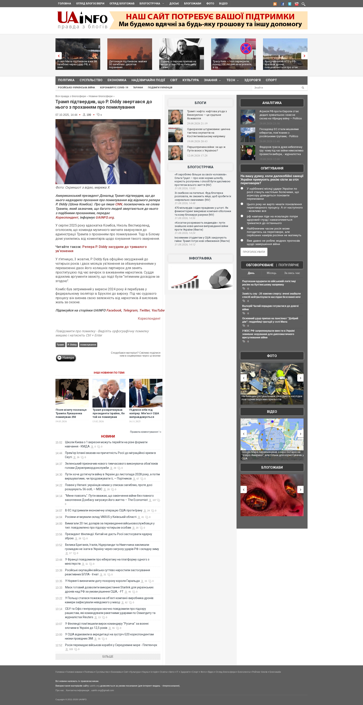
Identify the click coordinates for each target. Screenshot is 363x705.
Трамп (60, 344)
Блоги (200, 103)
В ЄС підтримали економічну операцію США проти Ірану (103, 510)
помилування (88, 344)
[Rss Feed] (274, 4)
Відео (223, 3)
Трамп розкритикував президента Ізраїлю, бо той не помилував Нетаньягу (109, 415)
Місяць (271, 273)
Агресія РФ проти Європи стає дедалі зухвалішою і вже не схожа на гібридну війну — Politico (280, 115)
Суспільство (91, 80)
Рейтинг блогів (259, 672)
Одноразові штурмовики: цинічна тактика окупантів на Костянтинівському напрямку (208, 133)
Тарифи (138, 87)
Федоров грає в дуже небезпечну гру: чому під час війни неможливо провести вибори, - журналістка (281, 150)
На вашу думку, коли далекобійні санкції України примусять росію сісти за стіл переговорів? (272, 179)
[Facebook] (281, 4)
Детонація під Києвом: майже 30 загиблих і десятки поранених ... (128, 64)
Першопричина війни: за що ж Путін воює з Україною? (206, 148)
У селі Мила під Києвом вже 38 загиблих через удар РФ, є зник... (77, 64)
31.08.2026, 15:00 (185, 188)
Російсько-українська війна (76, 87)
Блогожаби (192, 3)
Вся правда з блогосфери (70, 96)
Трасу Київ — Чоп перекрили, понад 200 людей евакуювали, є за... (232, 64)
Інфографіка (200, 258)
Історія (154, 672)
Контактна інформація (77, 690)
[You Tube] (296, 4)
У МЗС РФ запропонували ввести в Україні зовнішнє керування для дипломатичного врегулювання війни (268, 334)
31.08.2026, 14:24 (185, 233)
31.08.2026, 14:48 (185, 203)
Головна (64, 3)
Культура (191, 80)
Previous (57, 55)
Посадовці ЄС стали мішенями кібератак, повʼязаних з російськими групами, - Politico (279, 133)
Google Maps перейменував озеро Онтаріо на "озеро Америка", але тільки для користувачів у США (273, 455)
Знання (209, 81)
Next (305, 55)
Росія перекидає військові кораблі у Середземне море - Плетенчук (111, 645)
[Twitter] (289, 4)
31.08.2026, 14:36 (185, 218)
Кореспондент (66, 217)
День (251, 273)
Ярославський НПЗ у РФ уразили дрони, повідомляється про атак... (282, 64)
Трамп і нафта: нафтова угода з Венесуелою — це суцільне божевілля (207, 115)
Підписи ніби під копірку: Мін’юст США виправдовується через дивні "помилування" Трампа (145, 417)
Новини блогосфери (101, 96)
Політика (66, 80)
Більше (108, 656)
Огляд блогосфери (90, 3)
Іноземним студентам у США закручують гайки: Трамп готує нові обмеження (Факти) (202, 239)
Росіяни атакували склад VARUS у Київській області (101, 517)
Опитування (272, 168)
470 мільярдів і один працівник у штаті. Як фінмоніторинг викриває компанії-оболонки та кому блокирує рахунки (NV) (203, 211)
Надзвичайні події (148, 80)
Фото (210, 3)
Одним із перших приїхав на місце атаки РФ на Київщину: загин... (179, 64)
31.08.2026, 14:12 (185, 244)
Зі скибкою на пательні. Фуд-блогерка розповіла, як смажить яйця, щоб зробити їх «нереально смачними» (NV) (203, 196)
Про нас (59, 690)
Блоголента (244, 672)
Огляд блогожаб (121, 3)
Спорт (271, 80)
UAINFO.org (105, 217)
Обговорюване (260, 265)
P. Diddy (72, 344)
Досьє (174, 3)
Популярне (289, 265)
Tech (229, 81)
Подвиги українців (160, 87)
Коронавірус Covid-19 (114, 87)
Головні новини (74, 672)
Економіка (117, 80)
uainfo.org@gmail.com (102, 690)
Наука (145, 672)
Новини (108, 436)
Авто (171, 672)
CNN (118, 204)
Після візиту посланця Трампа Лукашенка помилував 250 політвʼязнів (71, 415)
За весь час (292, 273)
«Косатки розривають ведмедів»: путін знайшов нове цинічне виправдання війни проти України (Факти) (201, 226)
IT (177, 672)
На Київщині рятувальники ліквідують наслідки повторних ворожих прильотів (272, 398)
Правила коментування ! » (145, 431)
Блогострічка (148, 4)
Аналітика (272, 103)
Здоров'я (252, 80)
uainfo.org (94, 685)
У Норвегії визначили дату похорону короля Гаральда (102, 581)
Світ (174, 80)
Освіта (163, 672)
